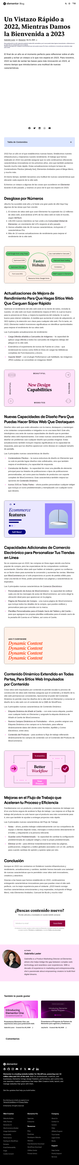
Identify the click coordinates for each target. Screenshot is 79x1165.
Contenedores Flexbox (18, 458)
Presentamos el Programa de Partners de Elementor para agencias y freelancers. (56, 1022)
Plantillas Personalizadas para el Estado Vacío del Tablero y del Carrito (39, 611)
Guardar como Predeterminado (22, 837)
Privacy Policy (23, 1102)
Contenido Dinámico (29, 481)
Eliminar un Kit (14, 844)
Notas (10, 827)
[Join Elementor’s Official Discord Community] (17, 1069)
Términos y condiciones (35, 930)
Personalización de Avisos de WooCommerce (28, 591)
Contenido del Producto (18, 735)
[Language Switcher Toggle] (69, 3)
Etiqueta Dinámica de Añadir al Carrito (25, 711)
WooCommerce (15, 575)
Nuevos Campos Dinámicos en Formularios (27, 721)
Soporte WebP (14, 357)
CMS (46, 702)
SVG (36, 350)
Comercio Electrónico (52, 586)
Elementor (22, 40)
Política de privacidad (54, 930)
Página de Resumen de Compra (22, 601)
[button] (74, 4)
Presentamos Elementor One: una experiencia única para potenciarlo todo (19, 1023)
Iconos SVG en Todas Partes (21, 484)
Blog (22, 3)
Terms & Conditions (9, 1102)
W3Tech (18, 218)
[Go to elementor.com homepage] (11, 3)
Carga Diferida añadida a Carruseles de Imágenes (30, 336)
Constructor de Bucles (18, 468)
